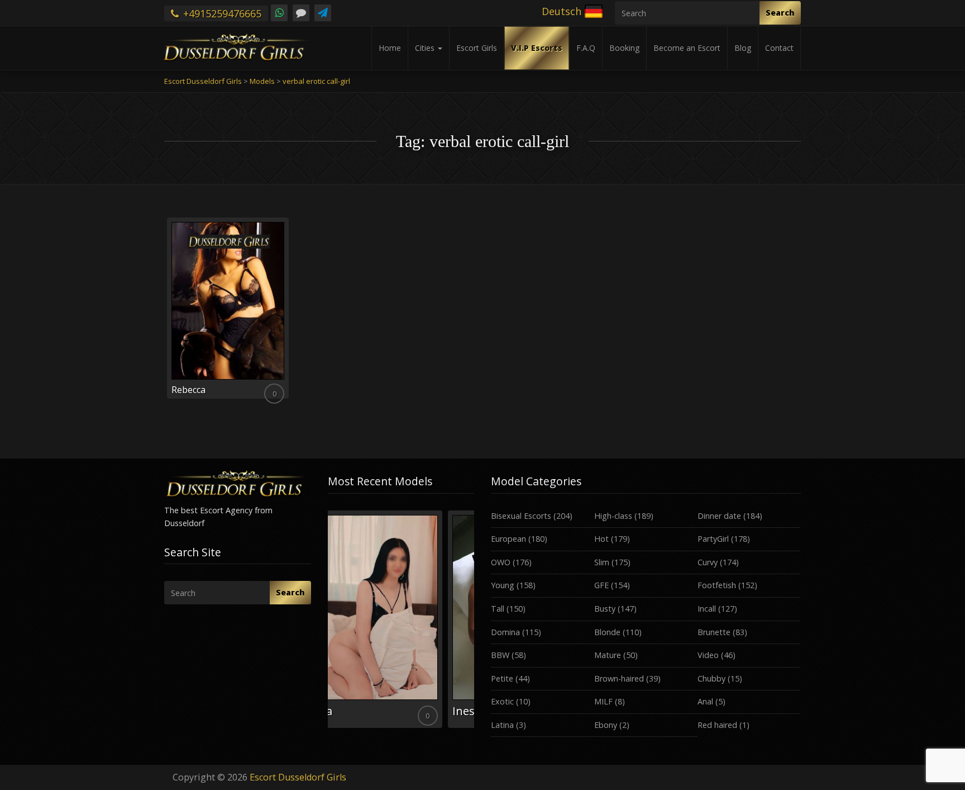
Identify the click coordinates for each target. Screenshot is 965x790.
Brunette (714, 632)
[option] (401, 619)
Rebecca (188, 390)
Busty (604, 608)
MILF (603, 701)
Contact (779, 47)
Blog (742, 47)
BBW (500, 655)
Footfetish (717, 585)
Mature (607, 655)
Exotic (502, 701)
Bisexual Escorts (521, 515)
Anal (705, 701)
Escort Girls (476, 47)
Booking (624, 47)
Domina (505, 632)
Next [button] (474, 623)
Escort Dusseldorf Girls (298, 777)
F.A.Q (585, 47)
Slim (601, 562)
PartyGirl (713, 538)
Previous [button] (328, 623)
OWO (500, 562)
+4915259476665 (220, 13)
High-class (613, 515)
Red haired (717, 725)
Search (780, 12)
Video (708, 655)
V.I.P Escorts (536, 47)
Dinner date (719, 515)
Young (502, 585)
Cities (426, 47)
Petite (502, 678)
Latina (502, 725)
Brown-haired (619, 678)
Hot (601, 538)
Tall (497, 608)
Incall (707, 608)
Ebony (605, 725)
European (508, 538)
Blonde (607, 632)
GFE (601, 585)
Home (390, 47)
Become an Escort (686, 47)
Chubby (711, 678)
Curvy (708, 562)
